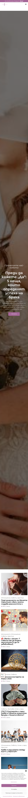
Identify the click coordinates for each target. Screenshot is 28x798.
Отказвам (14, 789)
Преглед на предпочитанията (14, 793)
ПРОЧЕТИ (14, 314)
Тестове (11, 709)
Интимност (5, 634)
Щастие (20, 598)
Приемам (14, 785)
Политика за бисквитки (7, 796)
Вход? (21, 1)
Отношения (5, 598)
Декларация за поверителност (19, 796)
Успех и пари (19, 709)
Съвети (14, 598)
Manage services (14, 781)
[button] (26, 770)
